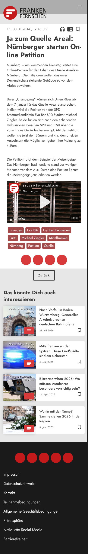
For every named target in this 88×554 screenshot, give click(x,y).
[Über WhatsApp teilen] (50, 260)
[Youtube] (44, 458)
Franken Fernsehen (56, 230)
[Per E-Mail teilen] (62, 260)
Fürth (12, 237)
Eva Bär (32, 230)
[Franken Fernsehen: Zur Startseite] (25, 13)
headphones (62, 29)
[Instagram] (32, 458)
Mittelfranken (58, 237)
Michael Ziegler (33, 237)
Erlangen (15, 230)
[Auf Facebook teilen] (26, 260)
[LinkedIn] (56, 458)
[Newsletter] (68, 458)
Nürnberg (16, 245)
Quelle (49, 245)
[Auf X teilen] (38, 260)
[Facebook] (20, 458)
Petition (33, 245)
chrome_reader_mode (70, 29)
